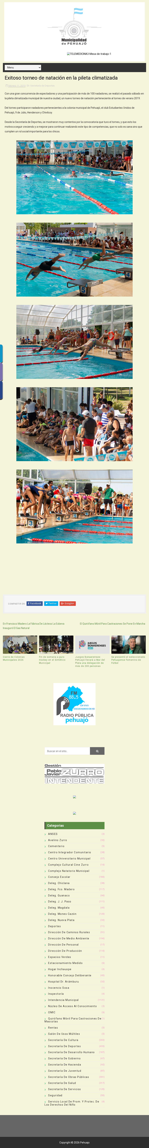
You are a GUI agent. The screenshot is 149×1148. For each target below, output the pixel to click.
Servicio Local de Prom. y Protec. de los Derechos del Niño (72, 1103)
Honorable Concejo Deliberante (70, 975)
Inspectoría (56, 993)
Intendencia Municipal (63, 1000)
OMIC (51, 1012)
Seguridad (55, 1095)
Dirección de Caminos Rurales (69, 932)
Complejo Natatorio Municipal (68, 870)
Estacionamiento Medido (65, 963)
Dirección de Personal (63, 944)
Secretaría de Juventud (64, 1070)
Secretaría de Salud (62, 1083)
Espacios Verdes (59, 957)
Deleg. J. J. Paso (59, 901)
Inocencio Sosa (58, 987)
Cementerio (56, 846)
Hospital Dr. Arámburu (63, 981)
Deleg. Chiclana (59, 883)
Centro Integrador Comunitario (69, 852)
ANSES (53, 834)
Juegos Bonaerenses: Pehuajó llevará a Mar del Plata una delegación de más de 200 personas (90, 661)
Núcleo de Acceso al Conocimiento (72, 1006)
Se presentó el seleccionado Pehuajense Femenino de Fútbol (128, 660)
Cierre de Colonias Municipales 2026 (14, 658)
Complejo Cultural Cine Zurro (68, 864)
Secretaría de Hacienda (64, 1064)
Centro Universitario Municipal (69, 858)
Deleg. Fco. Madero (61, 889)
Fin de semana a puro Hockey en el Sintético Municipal (52, 660)
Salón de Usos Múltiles (64, 1033)
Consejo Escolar (59, 876)
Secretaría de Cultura (63, 1040)
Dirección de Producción (65, 950)
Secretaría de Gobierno (64, 1058)
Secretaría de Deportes (42, 85)
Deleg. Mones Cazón (62, 913)
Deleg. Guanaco (59, 895)
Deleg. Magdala (59, 907)
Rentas (53, 1027)
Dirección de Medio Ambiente (68, 938)
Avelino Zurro (57, 840)
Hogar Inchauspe (60, 969)
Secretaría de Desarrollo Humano (71, 1052)
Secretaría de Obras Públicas (68, 1077)
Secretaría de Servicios (64, 1089)
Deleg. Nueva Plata (61, 920)
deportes (54, 926)
